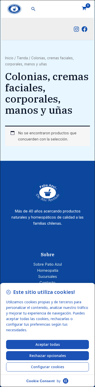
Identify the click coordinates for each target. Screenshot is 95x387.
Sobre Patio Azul (47, 264)
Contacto (47, 282)
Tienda (22, 58)
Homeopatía (47, 270)
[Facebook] (84, 29)
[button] (33, 9)
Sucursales (47, 276)
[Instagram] (76, 29)
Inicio (9, 58)
